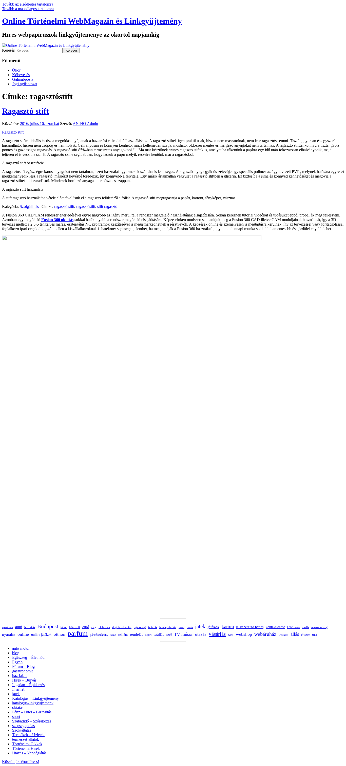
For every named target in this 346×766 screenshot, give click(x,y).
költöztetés (293, 627)
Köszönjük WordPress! (20, 761)
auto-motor (21, 648)
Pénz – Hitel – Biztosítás (31, 712)
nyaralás (8, 634)
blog (15, 653)
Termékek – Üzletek (28, 735)
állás (295, 634)
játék (200, 626)
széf (169, 635)
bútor (64, 627)
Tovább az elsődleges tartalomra (27, 4)
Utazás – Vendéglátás (29, 753)
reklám (123, 635)
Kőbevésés (21, 75)
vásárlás (217, 634)
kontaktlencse (275, 627)
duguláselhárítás (121, 627)
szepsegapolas (23, 726)
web (231, 635)
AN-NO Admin (85, 123)
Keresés (8, 50)
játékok (213, 627)
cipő (85, 627)
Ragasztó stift (25, 111)
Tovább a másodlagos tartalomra (28, 9)
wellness (283, 634)
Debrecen (104, 627)
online (23, 634)
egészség (140, 627)
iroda (190, 627)
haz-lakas (19, 675)
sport (148, 635)
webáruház (265, 634)
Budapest (47, 626)
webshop (244, 634)
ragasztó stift (64, 206)
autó (18, 627)
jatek (16, 694)
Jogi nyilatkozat (24, 84)
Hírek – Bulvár (24, 680)
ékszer (305, 635)
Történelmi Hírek (26, 748)
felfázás (152, 627)
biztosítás (29, 627)
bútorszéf (74, 627)
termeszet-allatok (25, 739)
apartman (7, 627)
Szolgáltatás (29, 206)
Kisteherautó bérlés (249, 627)
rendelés (136, 634)
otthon (59, 634)
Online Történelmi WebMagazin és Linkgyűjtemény (92, 21)
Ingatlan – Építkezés (28, 685)
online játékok (41, 635)
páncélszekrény (99, 635)
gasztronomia (22, 671)
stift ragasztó (107, 206)
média (305, 627)
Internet (18, 689)
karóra (228, 626)
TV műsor (183, 634)
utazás (200, 634)
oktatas (17, 707)
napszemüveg (319, 627)
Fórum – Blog (23, 666)
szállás (159, 634)
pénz (113, 634)
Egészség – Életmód (28, 657)
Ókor (16, 70)
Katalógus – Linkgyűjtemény (35, 698)
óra (314, 634)
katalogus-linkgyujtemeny (32, 703)
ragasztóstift (85, 206)
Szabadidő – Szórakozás (31, 721)
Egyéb (17, 662)
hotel (181, 627)
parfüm (78, 633)
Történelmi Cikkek (27, 744)
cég (93, 627)
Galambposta (22, 79)
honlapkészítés (167, 627)
